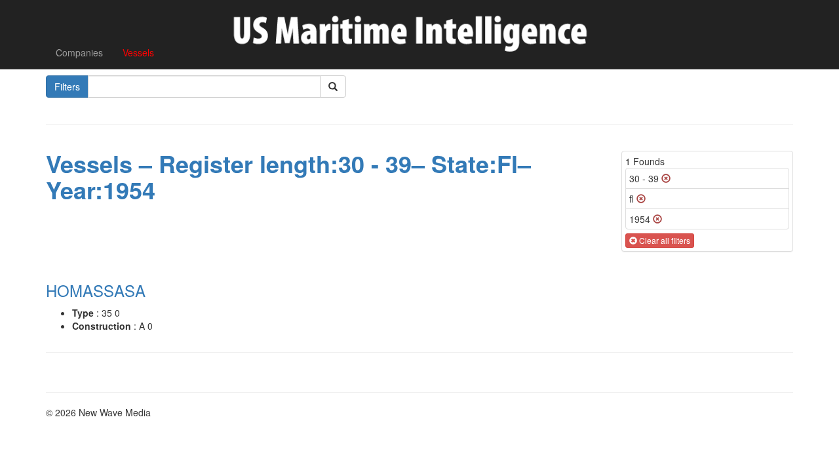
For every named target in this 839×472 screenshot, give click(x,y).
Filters (67, 86)
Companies (79, 52)
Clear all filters (663, 240)
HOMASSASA (96, 290)
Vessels (138, 52)
